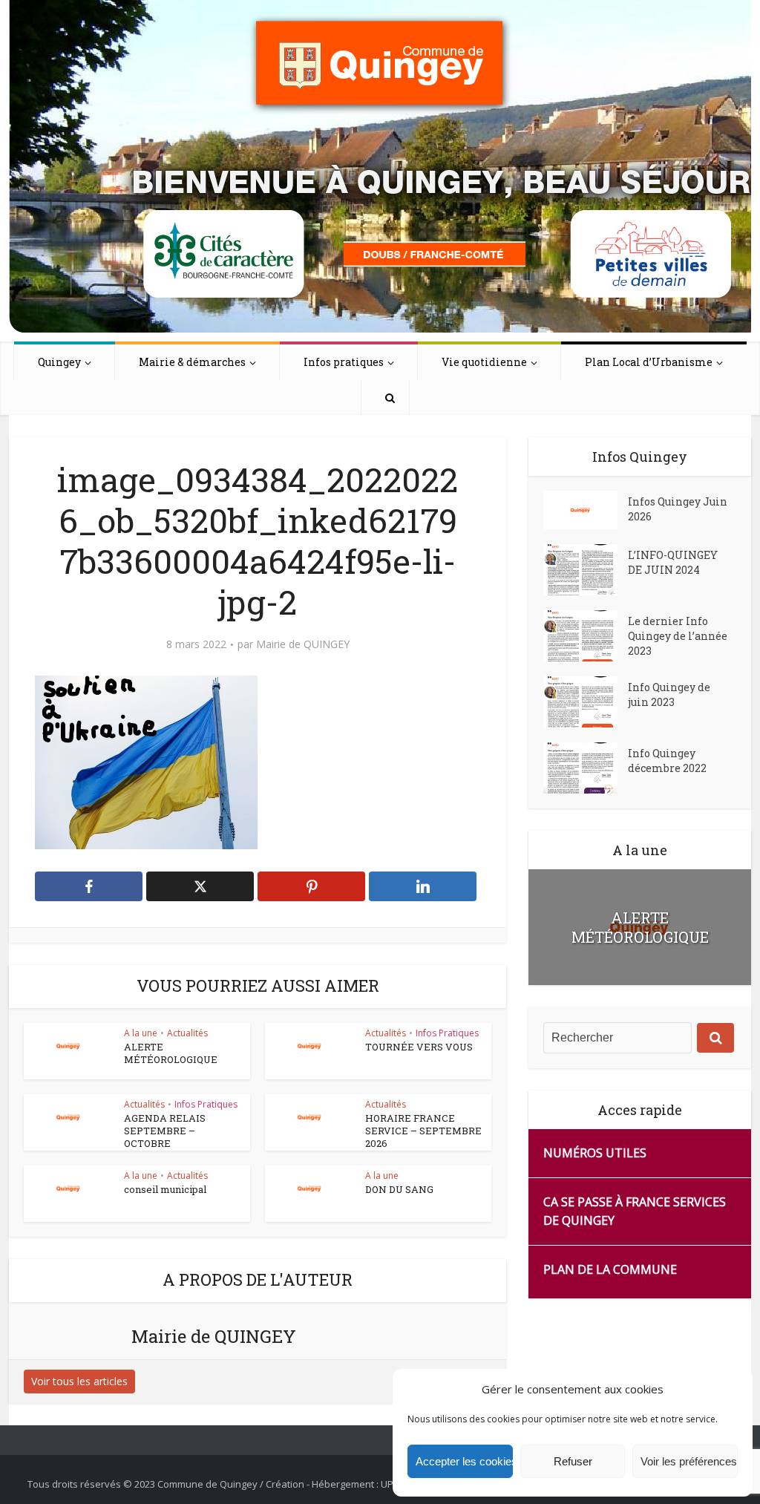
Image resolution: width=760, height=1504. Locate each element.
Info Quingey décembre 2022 (667, 760)
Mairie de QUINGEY (303, 644)
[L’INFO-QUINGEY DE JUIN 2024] (585, 569)
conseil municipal (165, 1189)
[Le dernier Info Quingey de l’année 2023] (585, 635)
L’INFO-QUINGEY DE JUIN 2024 (673, 562)
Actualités (187, 1033)
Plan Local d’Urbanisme (648, 362)
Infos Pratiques (447, 1033)
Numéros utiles (594, 1153)
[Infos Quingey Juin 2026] (585, 510)
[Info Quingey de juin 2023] (585, 702)
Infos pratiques (344, 362)
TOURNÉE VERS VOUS (419, 1046)
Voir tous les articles (79, 1381)
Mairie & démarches (192, 362)
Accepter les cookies (464, 1461)
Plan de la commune (610, 1269)
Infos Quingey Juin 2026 (677, 508)
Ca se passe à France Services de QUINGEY (634, 1211)
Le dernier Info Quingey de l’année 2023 (677, 636)
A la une (140, 1033)
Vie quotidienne (484, 362)
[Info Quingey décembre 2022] (585, 768)
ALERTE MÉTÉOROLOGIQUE (170, 1053)
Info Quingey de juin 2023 (669, 694)
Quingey (59, 362)
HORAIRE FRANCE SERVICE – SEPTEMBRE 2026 (423, 1130)
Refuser (573, 1461)
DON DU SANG (399, 1189)
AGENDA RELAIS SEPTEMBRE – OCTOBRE (165, 1130)
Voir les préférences (689, 1461)
